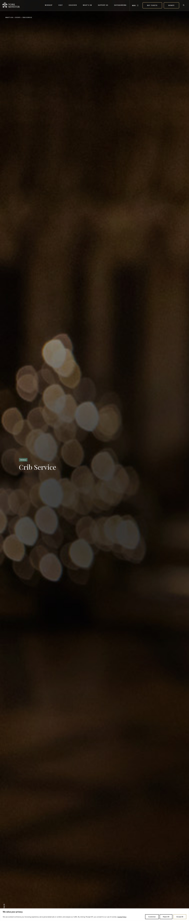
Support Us (103, 5)
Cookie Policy (121, 917)
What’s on (87, 5)
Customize (152, 917)
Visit (61, 5)
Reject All (166, 917)
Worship (48, 5)
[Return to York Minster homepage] (12, 5)
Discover (73, 5)
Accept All (179, 917)
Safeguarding (120, 5)
